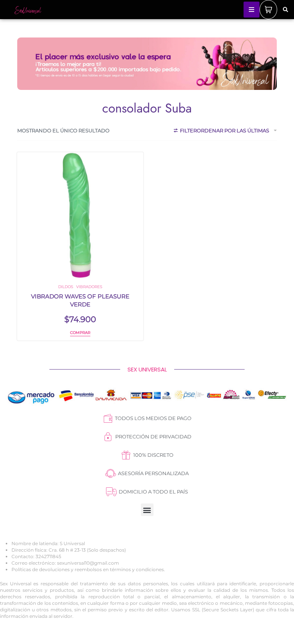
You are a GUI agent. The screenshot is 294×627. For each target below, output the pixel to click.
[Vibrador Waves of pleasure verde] (80, 215)
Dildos (65, 287)
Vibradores (89, 287)
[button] (285, 10)
